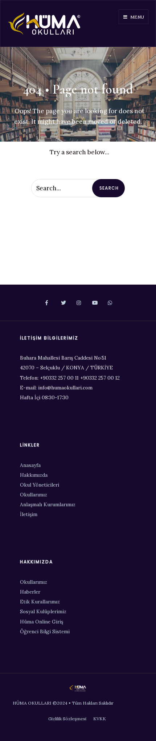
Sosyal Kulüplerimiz (43, 611)
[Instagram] (78, 303)
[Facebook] (47, 303)
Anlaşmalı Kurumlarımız (47, 504)
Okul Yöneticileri (39, 485)
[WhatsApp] (109, 303)
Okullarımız (33, 494)
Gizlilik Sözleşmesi (67, 718)
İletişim (28, 514)
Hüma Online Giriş (41, 621)
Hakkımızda (34, 475)
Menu (136, 17)
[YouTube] (94, 303)
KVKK (99, 718)
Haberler (30, 592)
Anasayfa (30, 465)
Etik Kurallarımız (40, 601)
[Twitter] (62, 303)
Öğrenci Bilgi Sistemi (45, 631)
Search (109, 188)
